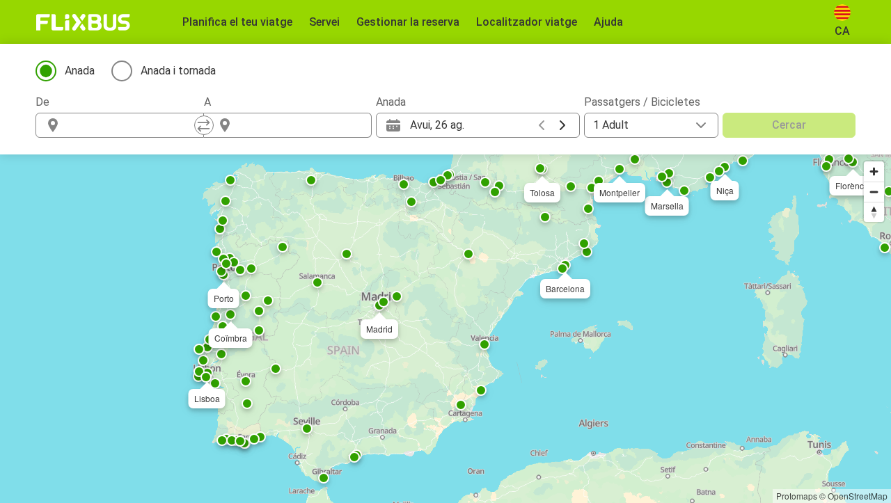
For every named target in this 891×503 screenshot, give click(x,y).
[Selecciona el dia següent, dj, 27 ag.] (562, 125)
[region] (445, 328)
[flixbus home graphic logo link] (83, 22)
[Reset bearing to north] (874, 212)
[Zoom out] (874, 192)
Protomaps (796, 496)
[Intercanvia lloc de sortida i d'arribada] (204, 125)
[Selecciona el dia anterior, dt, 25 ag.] (541, 125)
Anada (80, 70)
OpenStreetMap (858, 496)
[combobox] (132, 125)
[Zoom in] (874, 171)
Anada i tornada (178, 70)
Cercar (789, 124)
